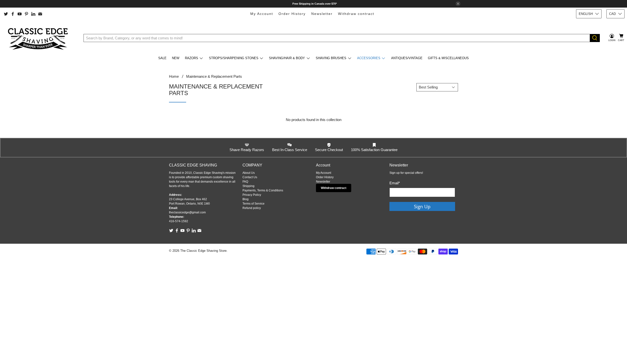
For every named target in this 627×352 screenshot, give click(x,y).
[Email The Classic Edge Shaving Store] (40, 14)
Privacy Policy (251, 195)
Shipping (248, 186)
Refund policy (251, 208)
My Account (261, 14)
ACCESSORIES (368, 58)
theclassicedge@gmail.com (187, 212)
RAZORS (191, 58)
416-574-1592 (178, 221)
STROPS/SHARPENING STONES (233, 58)
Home (174, 76)
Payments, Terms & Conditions (262, 190)
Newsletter (322, 14)
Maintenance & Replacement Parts (214, 76)
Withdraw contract (356, 14)
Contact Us (249, 177)
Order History (292, 14)
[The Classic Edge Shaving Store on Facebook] (13, 14)
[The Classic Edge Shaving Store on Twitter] (6, 14)
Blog (245, 199)
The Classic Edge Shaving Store (203, 251)
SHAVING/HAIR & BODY (287, 58)
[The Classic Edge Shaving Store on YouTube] (19, 14)
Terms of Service (253, 203)
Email (394, 183)
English (586, 14)
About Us (248, 173)
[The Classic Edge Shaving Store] (39, 38)
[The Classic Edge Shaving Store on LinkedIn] (33, 14)
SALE (162, 58)
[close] (458, 3)
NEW (175, 58)
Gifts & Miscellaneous (448, 58)
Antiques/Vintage (406, 58)
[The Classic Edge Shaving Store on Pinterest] (26, 14)
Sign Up (422, 206)
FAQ (245, 181)
